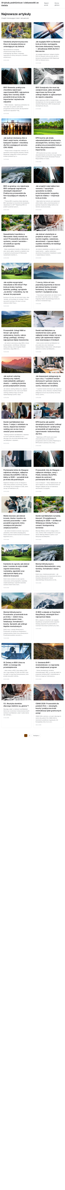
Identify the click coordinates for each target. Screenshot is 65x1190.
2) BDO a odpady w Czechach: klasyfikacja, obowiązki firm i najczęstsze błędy (48, 614)
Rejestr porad (46, 4)
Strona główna (57, 4)
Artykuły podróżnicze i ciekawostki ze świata (20, 4)
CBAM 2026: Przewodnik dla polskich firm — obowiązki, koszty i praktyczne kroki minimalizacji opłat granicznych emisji (48, 708)
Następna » (36, 735)
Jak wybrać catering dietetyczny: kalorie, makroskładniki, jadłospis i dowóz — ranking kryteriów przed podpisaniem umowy (14, 381)
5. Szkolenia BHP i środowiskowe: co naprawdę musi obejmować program (47, 665)
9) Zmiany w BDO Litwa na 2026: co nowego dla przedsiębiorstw (14, 665)
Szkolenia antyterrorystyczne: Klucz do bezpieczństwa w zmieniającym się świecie (15, 44)
